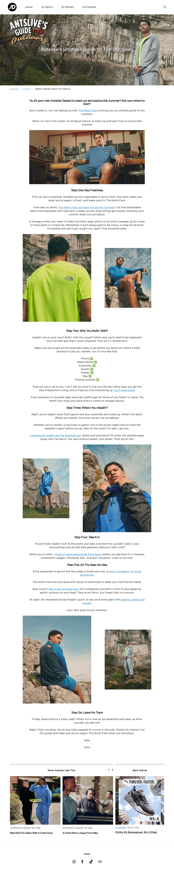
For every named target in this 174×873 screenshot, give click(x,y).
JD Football (89, 7)
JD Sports (47, 7)
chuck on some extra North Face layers (78, 554)
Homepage (14, 89)
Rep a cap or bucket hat (63, 589)
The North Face (88, 110)
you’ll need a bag (124, 390)
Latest (29, 7)
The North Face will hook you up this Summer (86, 207)
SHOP (87, 854)
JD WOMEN (120, 828)
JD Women (67, 7)
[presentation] (109, 769)
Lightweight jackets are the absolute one (55, 435)
